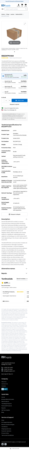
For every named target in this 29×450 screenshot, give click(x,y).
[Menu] (2, 9)
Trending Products (6, 403)
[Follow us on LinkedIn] (2, 444)
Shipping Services (6, 429)
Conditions (4, 426)
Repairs (3, 408)
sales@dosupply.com (9, 371)
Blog (2, 412)
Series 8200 (19, 14)
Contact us (3, 49)
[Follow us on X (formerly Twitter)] (5, 444)
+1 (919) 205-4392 (8, 367)
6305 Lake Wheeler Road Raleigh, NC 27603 (8, 363)
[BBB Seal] (14, 389)
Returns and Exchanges (7, 424)
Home (3, 14)
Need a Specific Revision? (16, 58)
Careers (3, 386)
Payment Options (6, 431)
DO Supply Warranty (6, 422)
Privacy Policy (5, 433)
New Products (5, 401)
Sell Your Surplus (5, 410)
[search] (26, 9)
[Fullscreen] (24, 23)
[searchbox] (16, 9)
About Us (3, 381)
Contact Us (4, 384)
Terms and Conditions (7, 435)
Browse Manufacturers (7, 399)
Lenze (12, 14)
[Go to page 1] (14, 51)
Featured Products (6, 406)
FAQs (2, 420)
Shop (7, 14)
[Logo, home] (6, 5)
